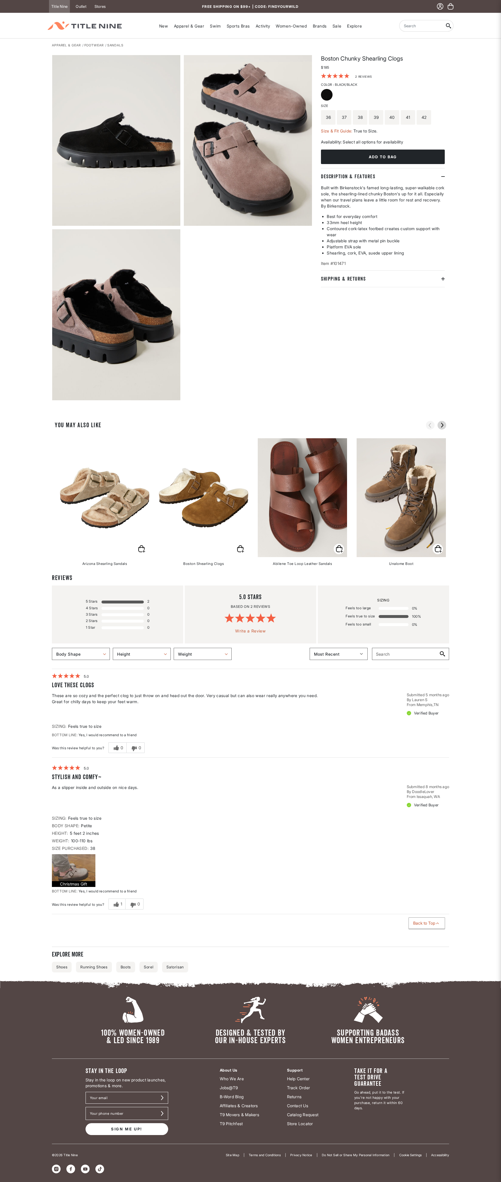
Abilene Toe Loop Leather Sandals (302, 563)
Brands (320, 25)
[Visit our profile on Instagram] (56, 1169)
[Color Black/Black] (327, 95)
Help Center (298, 1078)
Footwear (94, 45)
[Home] (85, 25)
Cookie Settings (410, 1155)
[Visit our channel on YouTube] (85, 1169)
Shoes (61, 967)
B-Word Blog (232, 1096)
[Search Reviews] (442, 654)
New (163, 25)
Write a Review (250, 630)
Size (324, 106)
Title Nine (59, 6)
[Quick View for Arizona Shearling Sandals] (141, 549)
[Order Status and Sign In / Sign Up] (440, 6)
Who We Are (232, 1078)
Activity (263, 25)
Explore (354, 25)
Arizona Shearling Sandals (104, 563)
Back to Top (424, 923)
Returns (294, 1096)
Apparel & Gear (189, 25)
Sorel (148, 967)
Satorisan (175, 967)
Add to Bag (383, 156)
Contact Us (297, 1105)
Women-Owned (291, 25)
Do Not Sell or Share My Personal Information (356, 1155)
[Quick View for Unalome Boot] (438, 549)
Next (56, 400)
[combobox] (421, 26)
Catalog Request (303, 1114)
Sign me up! (126, 1129)
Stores (100, 6)
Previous (430, 425)
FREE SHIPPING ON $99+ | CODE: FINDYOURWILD (250, 6)
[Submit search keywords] (448, 26)
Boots (126, 967)
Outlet (81, 6)
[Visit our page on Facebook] (70, 1169)
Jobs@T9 (229, 1087)
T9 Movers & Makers (239, 1114)
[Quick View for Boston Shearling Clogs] (240, 549)
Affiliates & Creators (239, 1105)
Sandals (115, 45)
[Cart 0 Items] (450, 6)
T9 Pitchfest (231, 1123)
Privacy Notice (301, 1155)
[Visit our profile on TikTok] (99, 1169)
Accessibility (440, 1155)
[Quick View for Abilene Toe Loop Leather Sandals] (339, 549)
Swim (215, 25)
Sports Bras (238, 25)
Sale (337, 25)
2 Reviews (363, 76)
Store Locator (300, 1123)
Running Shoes (93, 967)
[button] (73, 870)
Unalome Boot (401, 563)
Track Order (298, 1087)
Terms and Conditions (265, 1155)
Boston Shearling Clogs (203, 563)
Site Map (232, 1155)
